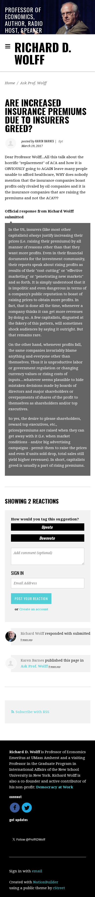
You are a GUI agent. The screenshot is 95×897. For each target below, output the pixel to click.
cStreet (59, 888)
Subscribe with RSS (32, 712)
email (37, 871)
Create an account (33, 609)
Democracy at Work (54, 787)
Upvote (47, 527)
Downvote (47, 538)
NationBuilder (45, 882)
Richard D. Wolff (42, 53)
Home (10, 83)
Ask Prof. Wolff (33, 83)
